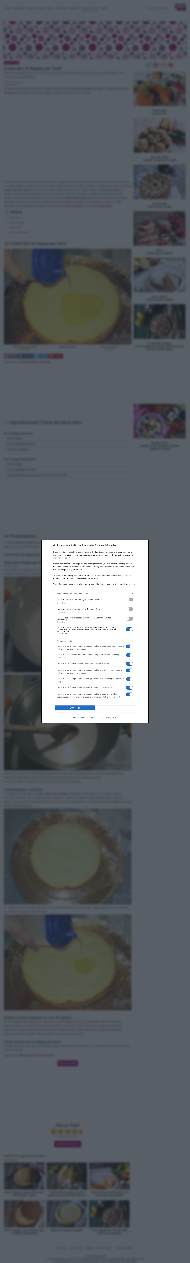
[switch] (129, 599)
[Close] (143, 545)
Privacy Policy (111, 718)
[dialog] (95, 631)
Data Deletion (79, 718)
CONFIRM (75, 708)
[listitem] (95, 593)
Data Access (95, 718)
